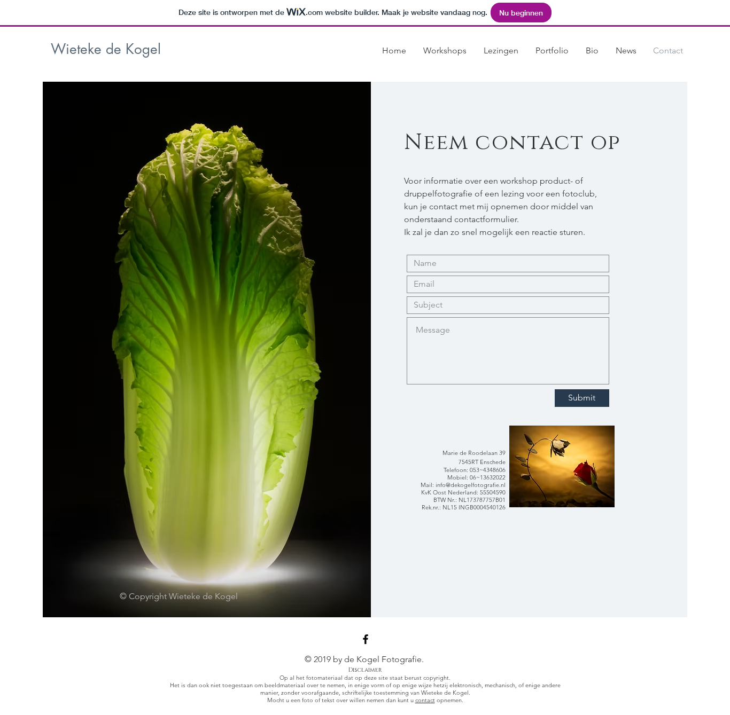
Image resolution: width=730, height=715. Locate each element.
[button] (445, 50)
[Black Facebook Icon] (365, 639)
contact (425, 700)
